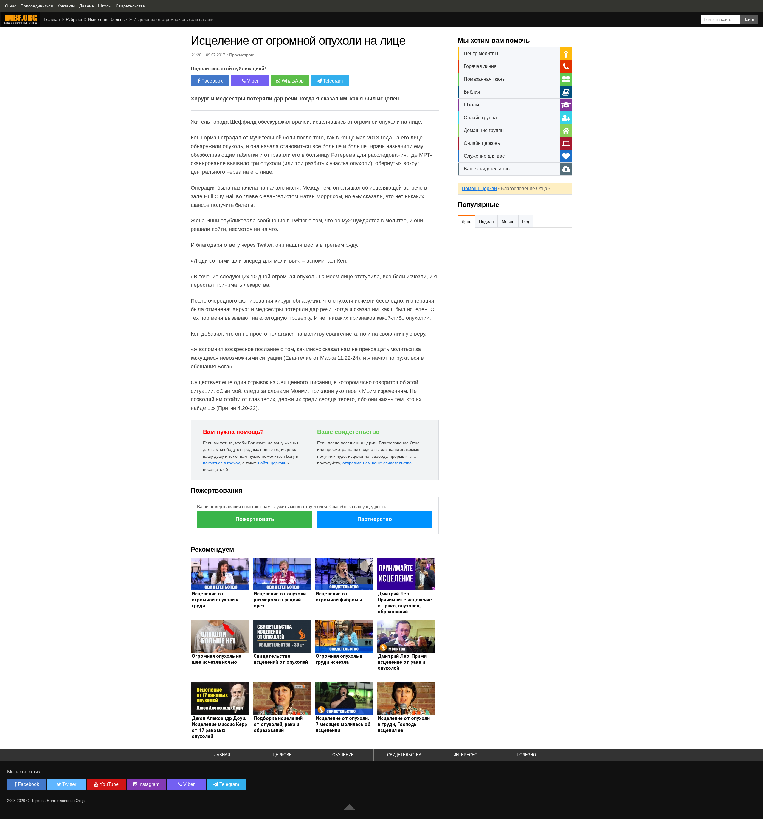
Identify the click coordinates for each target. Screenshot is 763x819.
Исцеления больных (108, 19)
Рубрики (74, 19)
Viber (252, 80)
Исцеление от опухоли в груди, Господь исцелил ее (404, 724)
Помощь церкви (479, 188)
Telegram (332, 80)
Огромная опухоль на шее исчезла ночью (216, 659)
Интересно (465, 755)
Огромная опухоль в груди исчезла (339, 659)
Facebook (211, 80)
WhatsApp (292, 80)
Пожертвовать (254, 519)
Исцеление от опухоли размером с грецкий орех (280, 600)
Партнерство (374, 519)
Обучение (343, 755)
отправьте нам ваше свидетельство (377, 462)
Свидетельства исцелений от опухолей (281, 659)
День (466, 221)
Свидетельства (404, 755)
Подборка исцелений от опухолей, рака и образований (278, 724)
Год (525, 221)
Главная (52, 19)
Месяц (508, 221)
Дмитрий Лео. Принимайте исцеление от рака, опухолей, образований (405, 603)
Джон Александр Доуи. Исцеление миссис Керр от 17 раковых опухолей (219, 727)
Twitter (68, 784)
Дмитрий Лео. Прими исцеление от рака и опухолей (402, 662)
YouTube (108, 784)
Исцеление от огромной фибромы (339, 597)
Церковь (282, 755)
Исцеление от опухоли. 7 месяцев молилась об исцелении (343, 724)
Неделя (486, 221)
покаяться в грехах (221, 462)
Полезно (526, 755)
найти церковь (272, 462)
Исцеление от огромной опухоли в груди (215, 600)
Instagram (148, 784)
